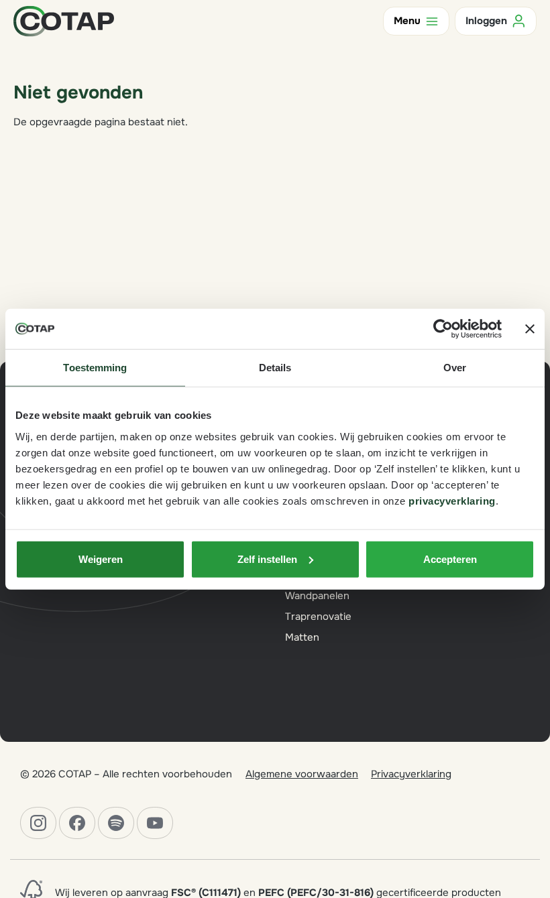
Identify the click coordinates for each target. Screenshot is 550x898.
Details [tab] (275, 367)
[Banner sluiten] (530, 329)
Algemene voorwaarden (301, 774)
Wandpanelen (317, 595)
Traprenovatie (318, 616)
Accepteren (450, 558)
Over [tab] (454, 367)
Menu (407, 20)
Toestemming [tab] (95, 367)
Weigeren (100, 558)
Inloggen (486, 20)
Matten (302, 637)
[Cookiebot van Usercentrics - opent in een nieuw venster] (443, 329)
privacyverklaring (452, 500)
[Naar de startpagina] (63, 20)
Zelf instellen (267, 558)
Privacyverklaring (411, 774)
